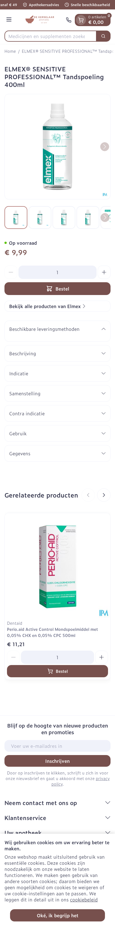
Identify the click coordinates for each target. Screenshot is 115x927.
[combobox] (50, 36)
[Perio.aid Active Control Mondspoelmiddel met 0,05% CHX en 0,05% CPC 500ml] (57, 565)
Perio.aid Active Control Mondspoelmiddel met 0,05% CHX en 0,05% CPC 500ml (52, 632)
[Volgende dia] (104, 495)
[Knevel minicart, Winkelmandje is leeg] (81, 20)
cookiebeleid (84, 899)
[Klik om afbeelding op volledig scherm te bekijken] (57, 146)
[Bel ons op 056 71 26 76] (68, 20)
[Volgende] (104, 146)
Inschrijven (57, 761)
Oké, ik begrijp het (57, 915)
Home (10, 51)
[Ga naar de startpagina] (40, 20)
